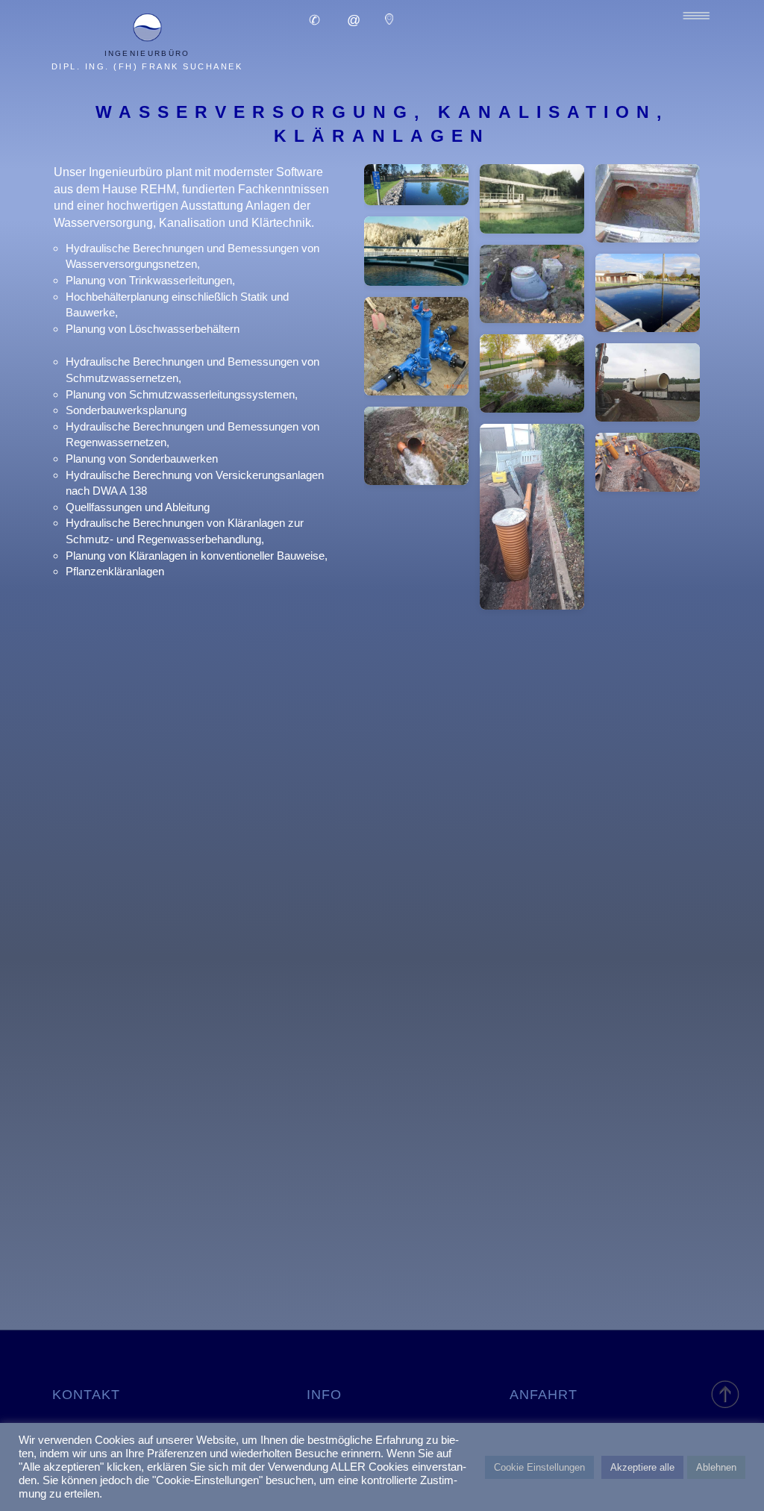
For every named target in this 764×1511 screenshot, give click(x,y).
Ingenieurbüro (147, 53)
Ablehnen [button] (716, 1467)
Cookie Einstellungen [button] (539, 1467)
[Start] (726, 1393)
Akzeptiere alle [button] (642, 1467)
